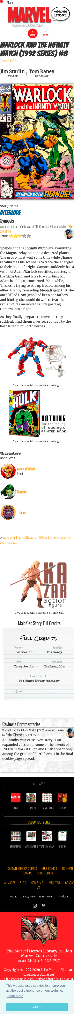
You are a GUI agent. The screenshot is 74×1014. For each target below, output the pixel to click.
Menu (10, 2)
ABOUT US (54, 882)
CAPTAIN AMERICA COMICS (22, 868)
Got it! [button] (37, 1006)
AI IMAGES (9, 882)
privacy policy (29, 896)
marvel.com (63, 896)
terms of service (45, 896)
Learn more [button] (15, 996)
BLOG (23, 882)
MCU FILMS (37, 882)
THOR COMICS (45, 873)
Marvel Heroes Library (36, 951)
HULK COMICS (49, 868)
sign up (13, 896)
